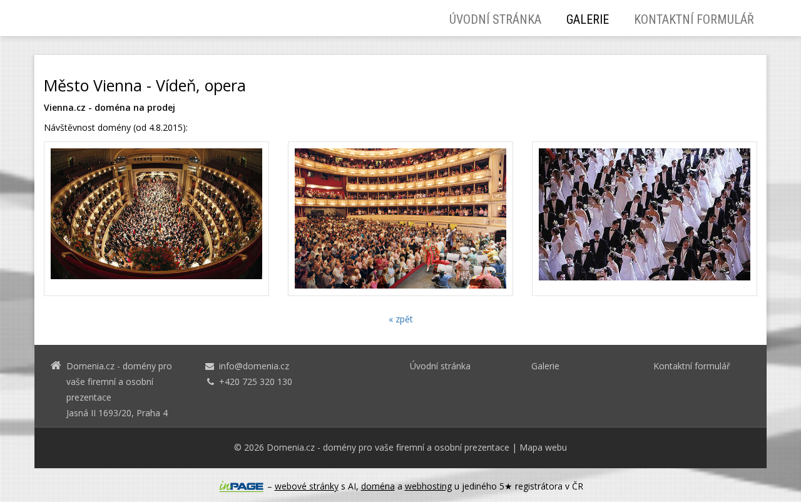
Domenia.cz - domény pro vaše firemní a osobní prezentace (388, 447)
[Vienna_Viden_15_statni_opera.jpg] (400, 218)
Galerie (587, 19)
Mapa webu (543, 447)
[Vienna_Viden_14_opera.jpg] (156, 218)
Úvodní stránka (495, 19)
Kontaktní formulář (694, 19)
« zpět (401, 319)
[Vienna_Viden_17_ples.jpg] (644, 218)
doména (378, 486)
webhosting (428, 486)
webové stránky (307, 486)
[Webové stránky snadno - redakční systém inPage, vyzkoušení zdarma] (241, 486)
